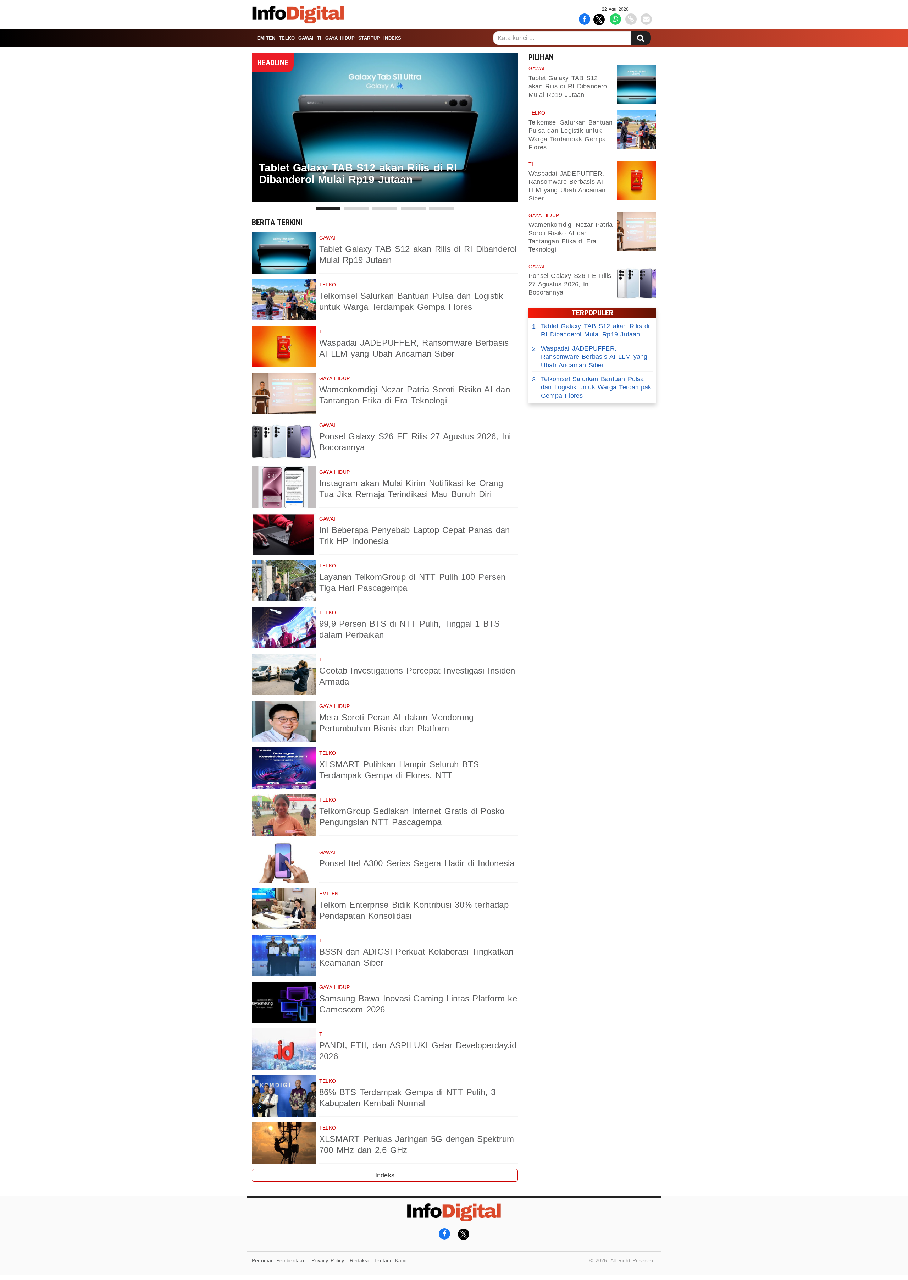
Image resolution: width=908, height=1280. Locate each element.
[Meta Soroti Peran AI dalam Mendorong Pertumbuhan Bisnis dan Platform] (284, 721)
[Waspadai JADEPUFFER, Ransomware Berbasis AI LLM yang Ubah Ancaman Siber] (284, 346)
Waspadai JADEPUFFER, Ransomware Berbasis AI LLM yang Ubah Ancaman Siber (590, 357)
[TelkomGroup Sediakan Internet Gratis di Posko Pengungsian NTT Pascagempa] (284, 815)
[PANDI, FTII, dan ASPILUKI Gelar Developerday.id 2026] (284, 1049)
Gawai (306, 38)
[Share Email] (646, 18)
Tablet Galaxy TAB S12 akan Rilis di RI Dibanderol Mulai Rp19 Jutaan (568, 86)
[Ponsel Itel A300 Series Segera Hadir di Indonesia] (284, 862)
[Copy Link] (630, 18)
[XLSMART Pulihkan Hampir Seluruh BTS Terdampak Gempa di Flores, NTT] (284, 768)
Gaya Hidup (340, 38)
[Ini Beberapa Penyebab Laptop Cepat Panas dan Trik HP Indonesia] (284, 534)
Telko (287, 38)
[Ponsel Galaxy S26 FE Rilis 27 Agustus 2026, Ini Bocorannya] (284, 440)
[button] (328, 208)
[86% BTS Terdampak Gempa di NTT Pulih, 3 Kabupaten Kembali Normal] (284, 1096)
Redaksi (359, 1260)
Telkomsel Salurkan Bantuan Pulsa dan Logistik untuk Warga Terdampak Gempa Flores (591, 387)
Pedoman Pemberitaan (279, 1260)
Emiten (266, 38)
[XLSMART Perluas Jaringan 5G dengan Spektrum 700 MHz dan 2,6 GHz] (284, 1143)
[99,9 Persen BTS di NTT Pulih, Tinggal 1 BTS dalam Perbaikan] (284, 627)
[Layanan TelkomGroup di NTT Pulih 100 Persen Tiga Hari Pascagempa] (284, 580)
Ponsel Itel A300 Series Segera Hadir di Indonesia (417, 863)
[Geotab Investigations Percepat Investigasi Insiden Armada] (284, 674)
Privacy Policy (327, 1260)
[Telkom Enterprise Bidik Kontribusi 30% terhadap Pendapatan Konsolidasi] (284, 908)
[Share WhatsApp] (615, 18)
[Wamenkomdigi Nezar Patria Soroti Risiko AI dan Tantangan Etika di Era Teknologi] (284, 393)
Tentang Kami (390, 1260)
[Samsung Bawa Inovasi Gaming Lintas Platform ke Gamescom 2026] (284, 1002)
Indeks (392, 38)
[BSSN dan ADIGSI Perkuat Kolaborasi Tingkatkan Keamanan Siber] (284, 955)
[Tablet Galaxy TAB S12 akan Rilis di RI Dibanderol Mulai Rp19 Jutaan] (284, 253)
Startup (369, 38)
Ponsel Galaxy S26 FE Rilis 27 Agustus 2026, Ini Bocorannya (569, 284)
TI (319, 38)
